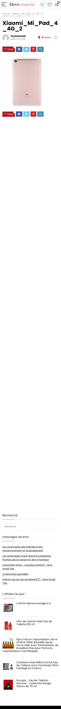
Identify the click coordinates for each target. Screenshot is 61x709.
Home (5, 13)
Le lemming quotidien (15, 574)
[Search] (42, 4)
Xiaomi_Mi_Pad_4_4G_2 (27, 13)
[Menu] (4, 4)
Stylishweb (18, 36)
